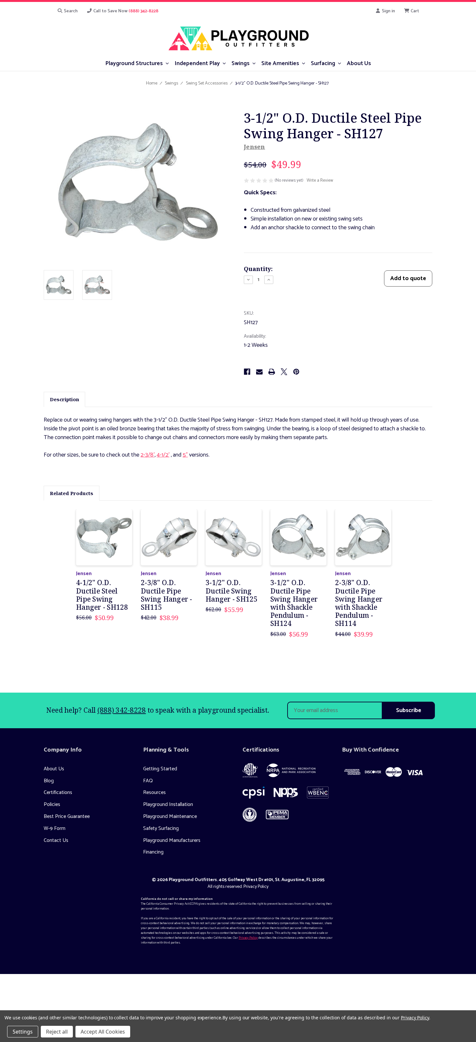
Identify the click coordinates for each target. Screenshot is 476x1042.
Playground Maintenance (170, 816)
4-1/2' (163, 455)
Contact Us (56, 840)
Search (70, 11)
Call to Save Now (125, 11)
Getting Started (160, 769)
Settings (23, 1031)
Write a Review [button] (320, 180)
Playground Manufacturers (171, 840)
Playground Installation (168, 804)
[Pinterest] (296, 372)
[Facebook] (247, 372)
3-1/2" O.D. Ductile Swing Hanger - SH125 (232, 591)
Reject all (57, 1031)
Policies (52, 804)
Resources (154, 792)
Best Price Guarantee (67, 816)
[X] (284, 372)
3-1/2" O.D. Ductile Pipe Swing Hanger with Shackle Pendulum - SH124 (294, 603)
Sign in (388, 11)
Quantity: (258, 269)
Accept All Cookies (103, 1031)
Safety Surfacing (161, 828)
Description (64, 399)
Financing (153, 852)
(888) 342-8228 (121, 710)
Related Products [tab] (71, 493)
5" (185, 455)
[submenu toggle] (167, 63)
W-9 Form (54, 828)
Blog (49, 780)
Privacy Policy (256, 886)
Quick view (104, 537)
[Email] (259, 372)
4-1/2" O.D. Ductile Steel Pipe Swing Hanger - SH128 (102, 595)
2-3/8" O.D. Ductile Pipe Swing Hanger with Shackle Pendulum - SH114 (358, 603)
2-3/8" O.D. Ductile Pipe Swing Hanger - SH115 (166, 595)
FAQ (148, 780)
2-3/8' (147, 455)
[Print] (271, 372)
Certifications (58, 792)
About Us (54, 769)
